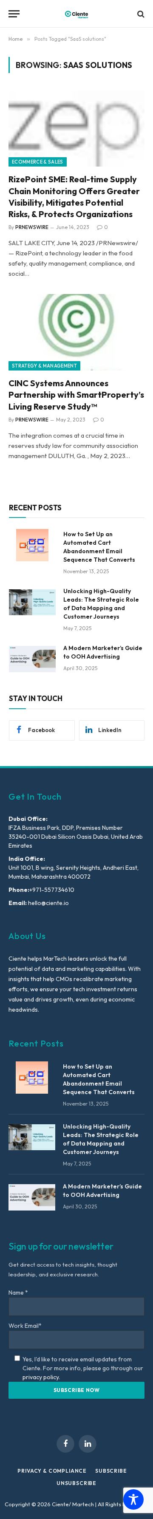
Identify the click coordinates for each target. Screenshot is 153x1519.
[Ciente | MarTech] (77, 14)
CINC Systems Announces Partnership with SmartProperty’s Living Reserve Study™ (76, 394)
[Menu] (14, 13)
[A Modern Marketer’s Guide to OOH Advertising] (32, 659)
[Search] (140, 13)
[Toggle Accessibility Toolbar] (133, 1499)
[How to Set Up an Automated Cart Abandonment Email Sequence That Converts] (32, 545)
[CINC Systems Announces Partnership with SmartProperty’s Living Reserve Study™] (76, 332)
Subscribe (111, 1471)
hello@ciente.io (48, 903)
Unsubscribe (76, 1483)
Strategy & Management (44, 366)
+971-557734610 (51, 890)
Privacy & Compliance (52, 1471)
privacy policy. (41, 1377)
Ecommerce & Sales (37, 162)
